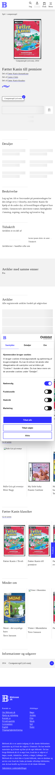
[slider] (27, 40)
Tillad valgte (27, 428)
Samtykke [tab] (10, 345)
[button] (27, 663)
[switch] (48, 392)
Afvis (27, 435)
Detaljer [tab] (27, 345)
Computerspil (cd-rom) (13, 98)
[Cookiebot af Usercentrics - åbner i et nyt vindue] (40, 337)
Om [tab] (45, 345)
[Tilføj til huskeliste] (49, 110)
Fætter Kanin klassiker (17, 511)
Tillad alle (27, 420)
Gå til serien (6, 442)
